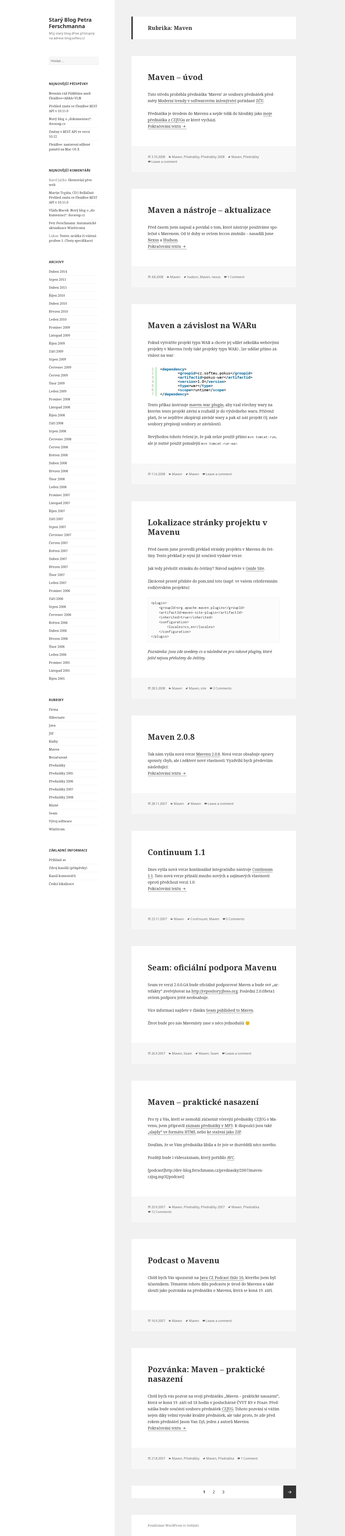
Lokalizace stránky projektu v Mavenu (207, 527)
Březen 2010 (58, 311)
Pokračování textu (167, 126)
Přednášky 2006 (61, 781)
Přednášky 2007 (61, 789)
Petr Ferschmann (62, 223)
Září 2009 (56, 351)
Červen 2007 (58, 543)
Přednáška (251, 1207)
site (203, 688)
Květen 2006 (58, 622)
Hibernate (57, 717)
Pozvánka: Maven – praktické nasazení (206, 1374)
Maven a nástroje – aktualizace (209, 209)
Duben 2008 (58, 463)
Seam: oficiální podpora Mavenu (212, 967)
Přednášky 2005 (61, 773)
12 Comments (161, 1212)
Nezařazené (58, 757)
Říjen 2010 (57, 295)
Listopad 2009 (59, 335)
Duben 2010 (58, 303)
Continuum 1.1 (176, 852)
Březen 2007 (58, 567)
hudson (192, 277)
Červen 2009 (58, 375)
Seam (53, 813)
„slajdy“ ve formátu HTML (172, 1132)
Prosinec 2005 (59, 662)
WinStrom (57, 829)
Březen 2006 (58, 638)
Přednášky (57, 765)
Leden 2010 (57, 319)
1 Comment (235, 277)
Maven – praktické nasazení (203, 1101)
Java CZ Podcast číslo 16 (221, 1277)
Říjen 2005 (57, 678)
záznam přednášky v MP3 (209, 1125)
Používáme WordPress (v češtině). (173, 1525)
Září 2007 (56, 519)
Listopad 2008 (59, 407)
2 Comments (222, 688)
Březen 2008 (58, 471)
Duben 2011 (58, 287)
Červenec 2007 (60, 535)
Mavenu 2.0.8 (208, 754)
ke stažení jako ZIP (224, 1132)
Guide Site (255, 568)
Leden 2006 (57, 654)
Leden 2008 (57, 487)
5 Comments (235, 919)
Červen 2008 (58, 447)
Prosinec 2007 (59, 495)
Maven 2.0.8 (171, 736)
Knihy (53, 741)
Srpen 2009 (57, 359)
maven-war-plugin (206, 404)
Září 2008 (56, 423)
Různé (53, 805)
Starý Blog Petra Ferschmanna (70, 23)
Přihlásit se (57, 860)
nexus (216, 277)
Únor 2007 (57, 575)
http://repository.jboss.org (214, 991)
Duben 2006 (58, 630)
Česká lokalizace (61, 884)
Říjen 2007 (57, 511)
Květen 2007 (58, 551)
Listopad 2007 (59, 503)
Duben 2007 (58, 559)
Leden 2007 (57, 583)
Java (52, 725)
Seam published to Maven (229, 1010)
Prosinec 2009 (59, 327)
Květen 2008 (58, 455)
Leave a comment (164, 161)
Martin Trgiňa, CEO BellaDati (71, 193)
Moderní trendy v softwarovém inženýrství (197, 100)
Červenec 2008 (60, 439)
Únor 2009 (57, 383)
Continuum (199, 919)
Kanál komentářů (62, 876)
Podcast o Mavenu (183, 1260)
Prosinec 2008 (59, 399)
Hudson (170, 240)
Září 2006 (56, 599)
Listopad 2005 (59, 670)
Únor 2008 (57, 479)
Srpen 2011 (57, 279)
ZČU (259, 100)
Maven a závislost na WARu (202, 325)
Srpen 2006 (57, 607)
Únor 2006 (57, 646)
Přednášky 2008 (61, 797)
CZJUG (227, 1409)
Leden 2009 (57, 391)
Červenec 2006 (60, 614)
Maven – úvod (175, 77)
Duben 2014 (58, 271)
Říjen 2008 (57, 415)
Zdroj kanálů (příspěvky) (68, 868)
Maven (54, 749)
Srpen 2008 (57, 431)
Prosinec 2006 (59, 591)
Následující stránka (289, 1492)
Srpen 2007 (57, 527)
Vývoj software (60, 821)
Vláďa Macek (59, 210)
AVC (230, 1157)
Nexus (153, 240)
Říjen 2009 (57, 343)
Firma (53, 709)
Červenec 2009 (60, 367)
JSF (51, 733)
